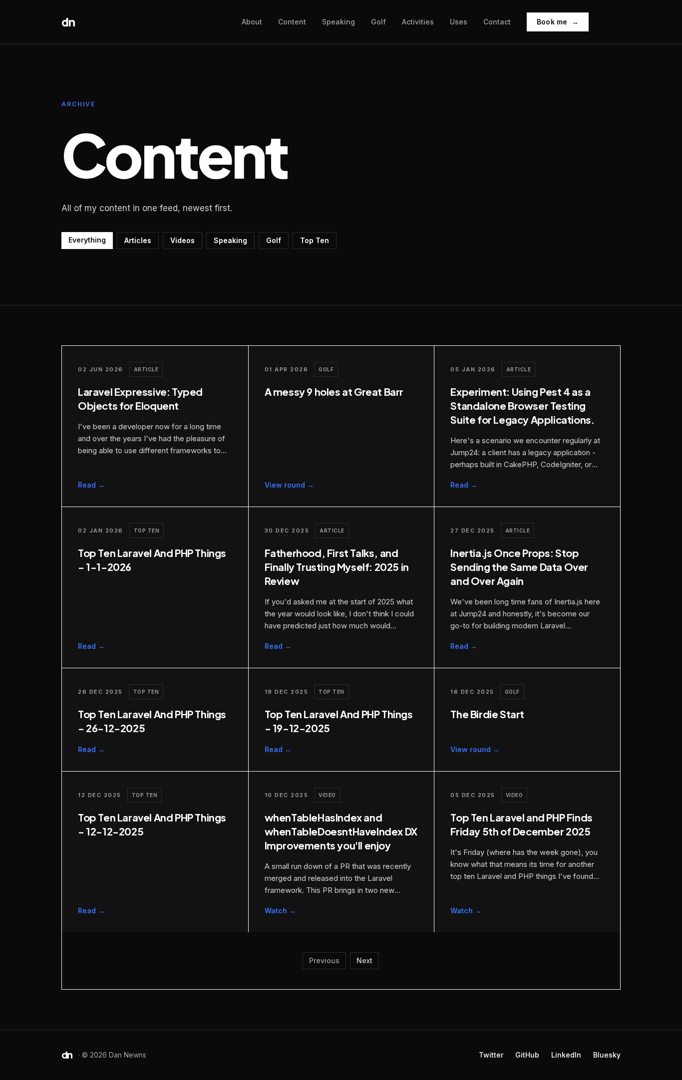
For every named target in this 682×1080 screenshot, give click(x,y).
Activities (418, 21)
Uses (458, 21)
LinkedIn (566, 1054)
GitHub (527, 1054)
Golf (378, 21)
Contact (497, 21)
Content (292, 21)
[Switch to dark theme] (611, 22)
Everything (87, 240)
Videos (182, 240)
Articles (137, 240)
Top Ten (314, 240)
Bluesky (607, 1054)
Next (364, 960)
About (252, 21)
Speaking (338, 21)
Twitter (491, 1054)
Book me (558, 21)
